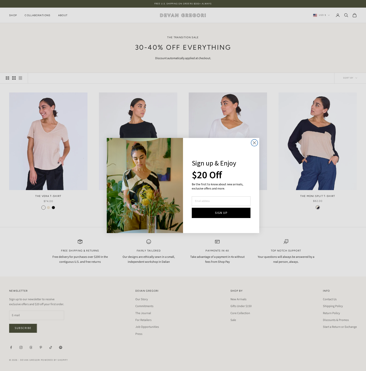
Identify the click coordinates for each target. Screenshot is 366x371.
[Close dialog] (254, 142)
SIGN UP (221, 213)
